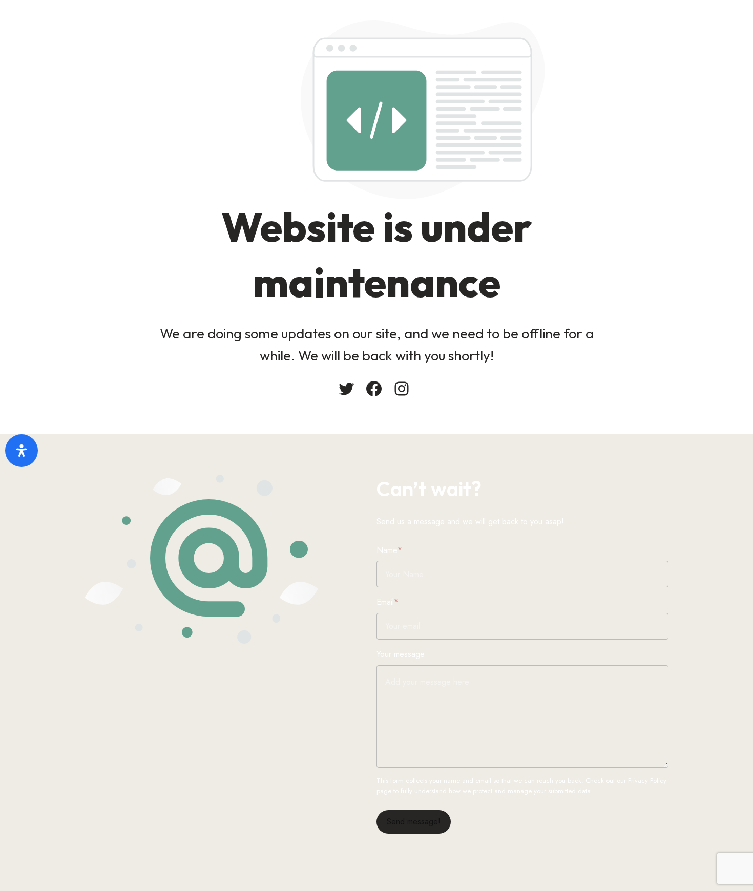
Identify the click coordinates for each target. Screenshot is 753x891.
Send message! (414, 822)
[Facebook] (374, 388)
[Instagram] (401, 388)
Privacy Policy (647, 781)
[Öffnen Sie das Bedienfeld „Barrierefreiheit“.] (21, 450)
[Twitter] (346, 388)
